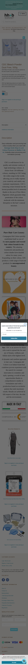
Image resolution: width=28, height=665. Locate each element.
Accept (14, 662)
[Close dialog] (25, 324)
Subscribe (14, 338)
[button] (24, 661)
